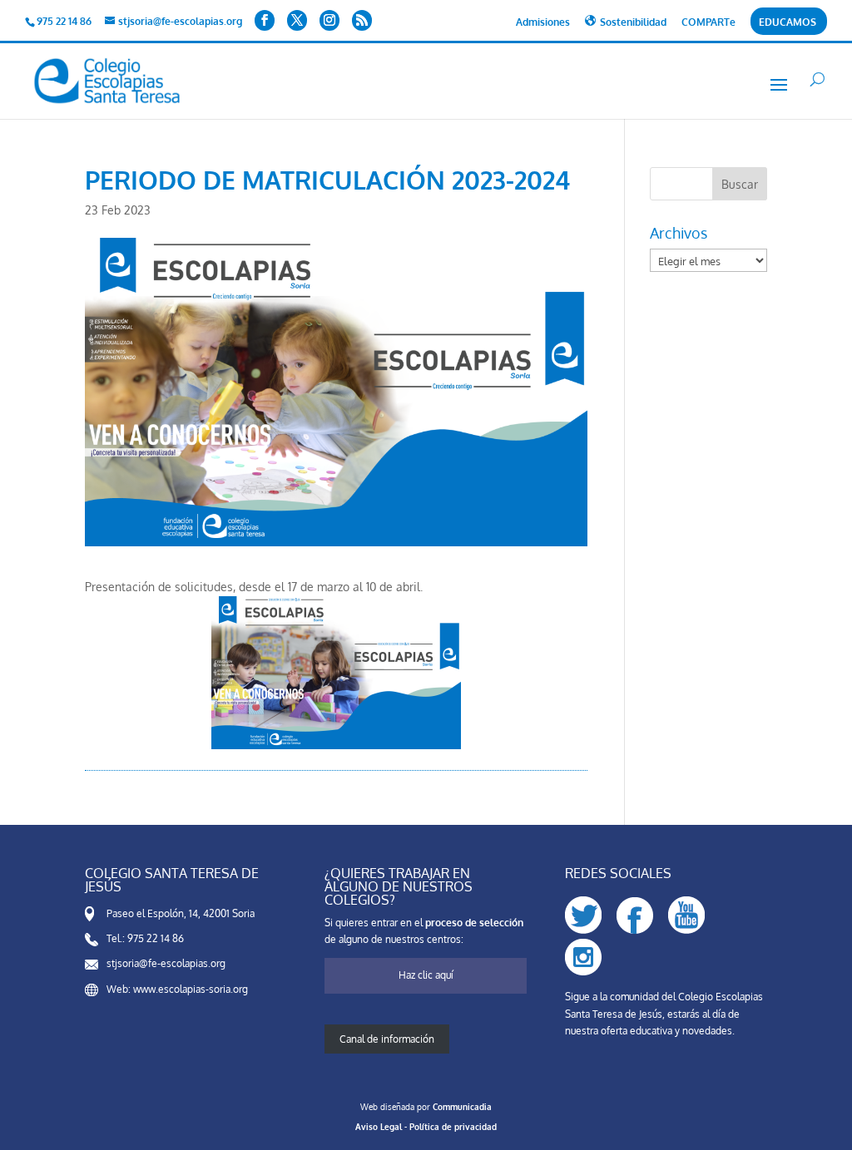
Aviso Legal (378, 1127)
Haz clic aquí (426, 975)
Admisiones (543, 22)
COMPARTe (708, 22)
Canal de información (386, 1039)
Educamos (787, 22)
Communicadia (462, 1107)
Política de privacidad (453, 1127)
